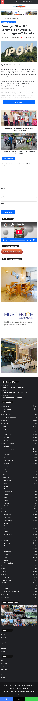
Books (6, 486)
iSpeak (6, 554)
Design (6, 489)
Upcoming (7, 454)
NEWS (9, 18)
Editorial (6, 549)
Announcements (9, 449)
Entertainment (8, 492)
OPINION (5, 540)
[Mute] (31, 240)
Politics (6, 537)
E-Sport (6, 577)
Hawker (6, 429)
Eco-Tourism (8, 586)
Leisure (6, 500)
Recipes (6, 437)
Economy (7, 523)
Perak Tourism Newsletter (12, 591)
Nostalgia (7, 472)
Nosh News (7, 434)
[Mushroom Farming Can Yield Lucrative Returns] (31, 622)
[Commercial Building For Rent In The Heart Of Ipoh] (7, 622)
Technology (7, 503)
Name (3, 188)
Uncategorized (6, 597)
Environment (8, 526)
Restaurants (7, 440)
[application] (19, 232)
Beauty (6, 483)
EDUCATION (6, 414)
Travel (6, 506)
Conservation (8, 520)
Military (6, 531)
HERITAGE (5, 466)
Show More (18, 102)
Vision (3, 640)
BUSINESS (5, 406)
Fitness (6, 497)
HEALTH (4, 457)
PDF (3, 568)
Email (3, 196)
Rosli (5, 37)
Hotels (6, 588)
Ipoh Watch (7, 551)
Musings (6, 432)
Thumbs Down (6, 580)
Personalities (8, 534)
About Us (4, 637)
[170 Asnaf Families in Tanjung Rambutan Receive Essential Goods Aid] (7, 615)
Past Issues (5, 566)
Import (4, 474)
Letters (6, 557)
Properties (7, 412)
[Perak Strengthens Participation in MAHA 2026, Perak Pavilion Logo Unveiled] (19, 608)
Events (6, 452)
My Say (6, 560)
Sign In (3, 651)
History (6, 469)
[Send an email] (7, 37)
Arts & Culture (8, 480)
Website (3, 204)
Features (5, 423)
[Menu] (36, 7)
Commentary (8, 543)
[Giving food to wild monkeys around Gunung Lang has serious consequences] (31, 615)
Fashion (6, 494)
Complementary (9, 460)
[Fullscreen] (34, 240)
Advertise (4, 643)
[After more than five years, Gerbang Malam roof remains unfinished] (19, 615)
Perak (4, 571)
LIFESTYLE (5, 477)
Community (15, 18)
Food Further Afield (8, 443)
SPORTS (5, 574)
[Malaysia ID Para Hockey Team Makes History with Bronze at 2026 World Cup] (19, 622)
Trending (5, 594)
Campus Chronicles (10, 417)
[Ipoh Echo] (19, 6)
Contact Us (4, 648)
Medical (6, 463)
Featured (5, 420)
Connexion (7, 546)
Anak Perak (7, 514)
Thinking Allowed (9, 563)
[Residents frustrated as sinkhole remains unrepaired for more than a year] (7, 608)
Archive (3, 646)
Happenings (6, 446)
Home (4, 18)
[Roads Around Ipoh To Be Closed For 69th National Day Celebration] (31, 608)
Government (7, 529)
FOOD (4, 426)
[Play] (4, 240)
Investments (7, 409)
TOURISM (5, 583)
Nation (4, 509)
